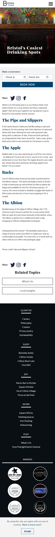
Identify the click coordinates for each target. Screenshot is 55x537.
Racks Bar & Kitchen (26, 383)
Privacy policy (26, 331)
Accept (27, 531)
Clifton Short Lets (26, 361)
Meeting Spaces (26, 416)
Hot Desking (26, 420)
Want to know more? (32, 524)
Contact (26, 327)
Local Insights (27, 290)
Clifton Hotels (26, 357)
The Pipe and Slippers (22, 120)
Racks (7, 172)
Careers (26, 318)
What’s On (26, 442)
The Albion (12, 202)
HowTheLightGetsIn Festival (26, 446)
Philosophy (26, 323)
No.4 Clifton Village (26, 391)
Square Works (26, 412)
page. (38, 239)
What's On (27, 281)
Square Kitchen (26, 386)
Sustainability (26, 335)
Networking (26, 425)
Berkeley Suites (26, 352)
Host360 (26, 365)
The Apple (11, 147)
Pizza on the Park (26, 395)
